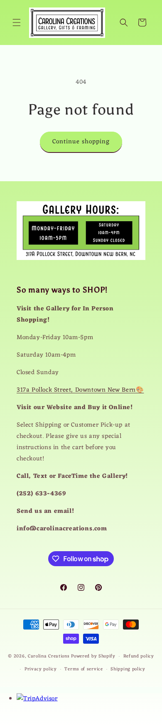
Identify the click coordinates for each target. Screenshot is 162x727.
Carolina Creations (49, 656)
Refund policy (138, 656)
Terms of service (83, 669)
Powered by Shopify (93, 656)
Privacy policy (41, 669)
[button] (16, 22)
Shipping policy (127, 669)
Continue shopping (81, 141)
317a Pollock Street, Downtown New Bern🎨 (80, 390)
